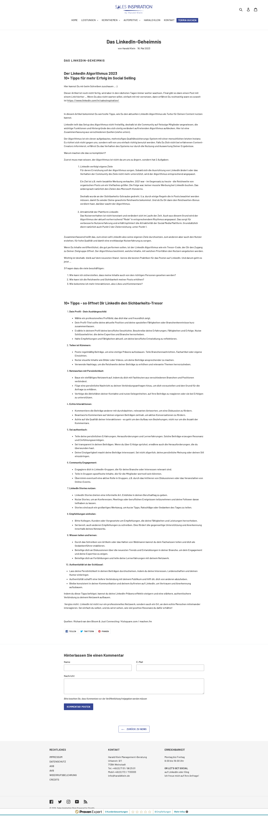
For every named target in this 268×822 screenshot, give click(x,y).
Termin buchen (187, 20)
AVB (51, 770)
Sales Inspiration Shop (66, 808)
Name (67, 661)
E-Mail (139, 661)
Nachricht (69, 675)
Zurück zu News (136, 729)
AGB (51, 765)
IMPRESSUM (55, 756)
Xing (186, 771)
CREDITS (54, 779)
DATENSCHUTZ (57, 761)
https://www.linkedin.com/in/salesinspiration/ (93, 100)
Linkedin (173, 771)
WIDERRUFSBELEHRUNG (63, 775)
